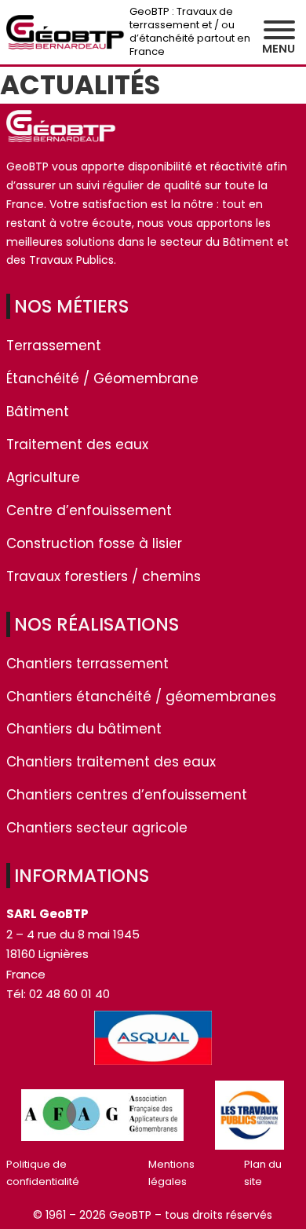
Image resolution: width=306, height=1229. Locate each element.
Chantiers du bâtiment (84, 728)
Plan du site (263, 1173)
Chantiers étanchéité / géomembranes (141, 696)
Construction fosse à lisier (94, 543)
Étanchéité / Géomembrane (102, 378)
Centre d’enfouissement (89, 510)
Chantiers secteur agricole (97, 827)
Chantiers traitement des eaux (111, 761)
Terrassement (53, 345)
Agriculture (43, 477)
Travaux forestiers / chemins (103, 576)
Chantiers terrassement (87, 663)
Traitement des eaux (77, 444)
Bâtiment (37, 411)
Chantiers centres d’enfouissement (126, 794)
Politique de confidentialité (42, 1173)
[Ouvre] (279, 29)
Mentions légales (171, 1173)
